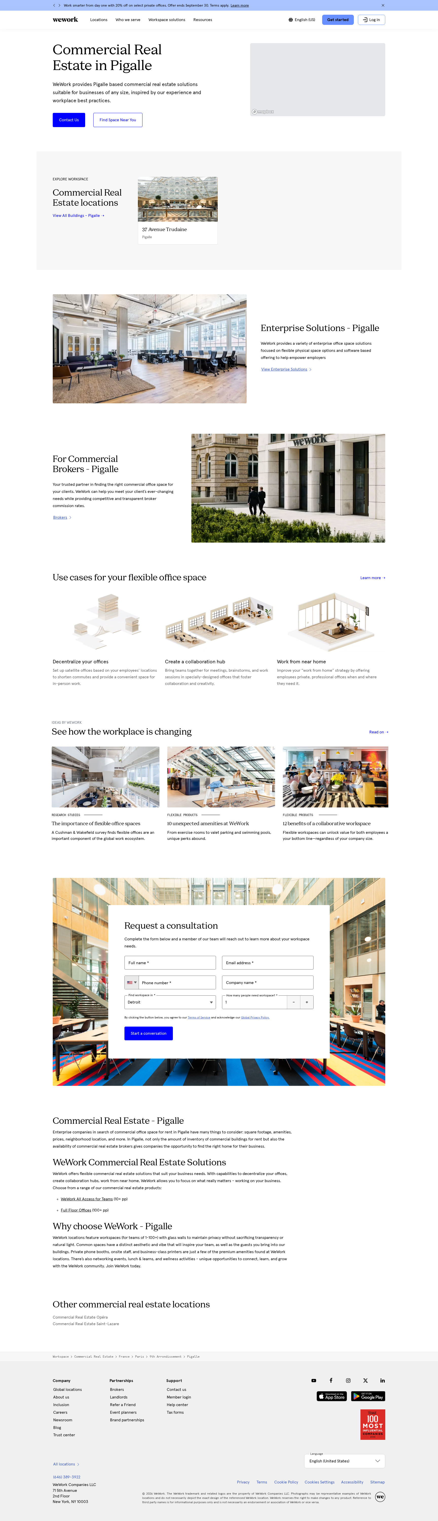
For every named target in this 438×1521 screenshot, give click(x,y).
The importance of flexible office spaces (96, 823)
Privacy (243, 1482)
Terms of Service (199, 1017)
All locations (64, 1464)
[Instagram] (348, 1380)
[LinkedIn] (382, 1380)
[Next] (59, 5)
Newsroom (62, 1420)
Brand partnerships (127, 1420)
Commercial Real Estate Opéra (80, 1317)
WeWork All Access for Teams (87, 1199)
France (124, 1356)
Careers (60, 1412)
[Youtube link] (313, 1380)
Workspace (61, 1356)
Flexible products (299, 815)
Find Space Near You (118, 120)
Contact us (176, 1390)
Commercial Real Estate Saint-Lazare (86, 1324)
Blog (57, 1428)
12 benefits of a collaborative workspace (327, 823)
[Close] (383, 5)
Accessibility (352, 1482)
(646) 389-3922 (66, 1477)
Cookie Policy (286, 1482)
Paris (139, 1356)
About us (61, 1397)
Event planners (123, 1412)
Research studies (66, 815)
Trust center (64, 1435)
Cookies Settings (320, 1482)
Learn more (240, 5)
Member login (179, 1397)
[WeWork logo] (65, 19)
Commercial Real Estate (93, 1356)
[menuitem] (98, 20)
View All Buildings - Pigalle (76, 216)
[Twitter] (365, 1380)
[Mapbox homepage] (263, 112)
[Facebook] (331, 1380)
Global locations (67, 1390)
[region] (317, 79)
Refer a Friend (123, 1405)
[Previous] (54, 5)
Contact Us (69, 120)
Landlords (118, 1397)
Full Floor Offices (76, 1210)
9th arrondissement (165, 1356)
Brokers (117, 1390)
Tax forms (175, 1412)
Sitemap (377, 1482)
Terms (262, 1482)
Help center (177, 1405)
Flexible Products (182, 815)
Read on (377, 732)
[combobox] (131, 982)
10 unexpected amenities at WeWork (208, 823)
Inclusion (61, 1405)
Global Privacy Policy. (255, 1017)
